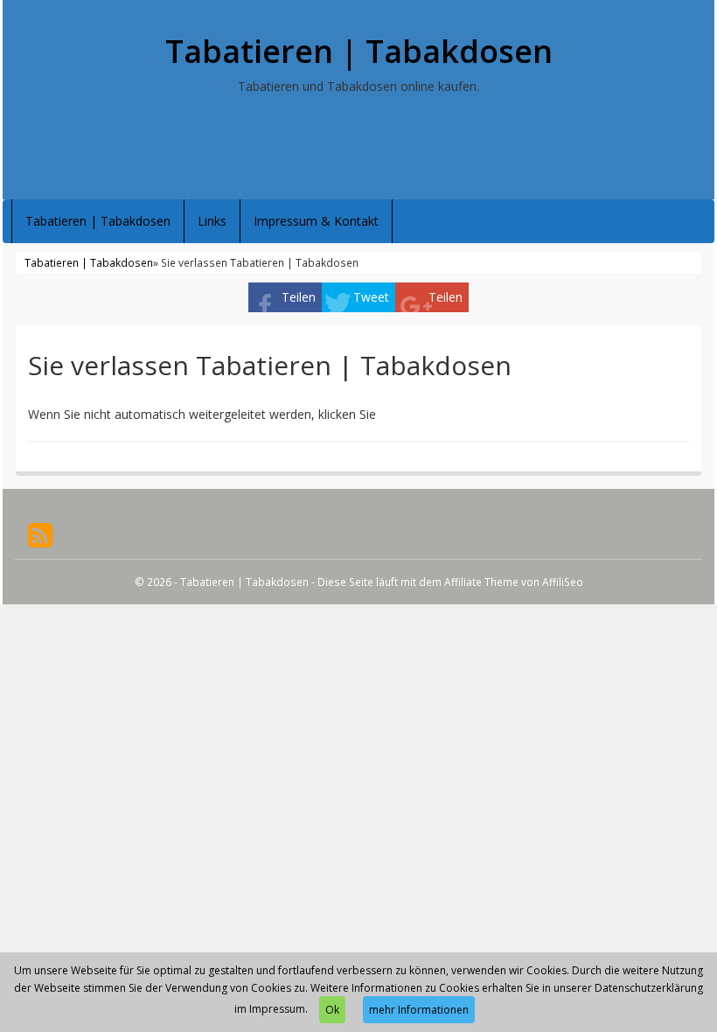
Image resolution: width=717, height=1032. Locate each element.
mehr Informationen (419, 1009)
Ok (332, 1009)
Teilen (299, 297)
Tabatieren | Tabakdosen (359, 51)
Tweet (371, 297)
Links (212, 221)
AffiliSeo (562, 582)
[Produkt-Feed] (40, 534)
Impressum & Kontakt (316, 221)
